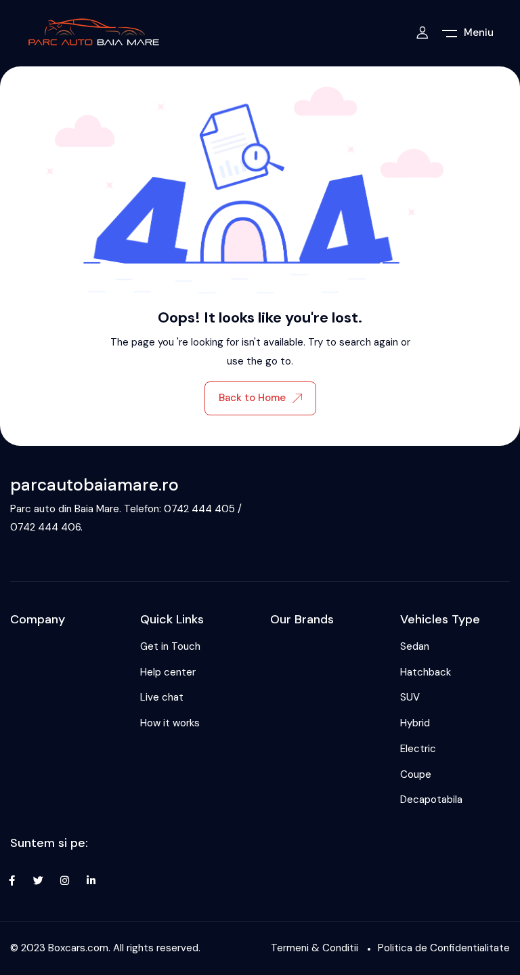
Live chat (161, 697)
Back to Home (252, 397)
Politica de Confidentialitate (444, 948)
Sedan (414, 646)
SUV (410, 697)
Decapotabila (431, 799)
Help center (168, 672)
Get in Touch (170, 646)
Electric (418, 748)
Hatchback (425, 672)
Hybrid (415, 723)
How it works (170, 723)
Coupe (415, 774)
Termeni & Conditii (314, 948)
